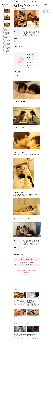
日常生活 (23, 270)
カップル (28, 270)
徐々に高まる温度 (45, 10)
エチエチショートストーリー (24, 1)
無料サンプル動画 (45, 13)
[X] (25, 274)
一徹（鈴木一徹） (26, 272)
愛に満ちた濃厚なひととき (46, 12)
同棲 (19, 270)
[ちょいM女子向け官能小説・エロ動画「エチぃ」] (1, 1)
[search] (50, 1)
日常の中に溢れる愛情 (46, 9)
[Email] (27, 274)
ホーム (17, 1)
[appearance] (51, 1)
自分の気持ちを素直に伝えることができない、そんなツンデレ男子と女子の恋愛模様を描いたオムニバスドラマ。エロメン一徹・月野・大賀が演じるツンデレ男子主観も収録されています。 (33, 322)
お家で (33, 270)
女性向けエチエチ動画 (33, 1)
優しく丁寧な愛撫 (45, 11)
